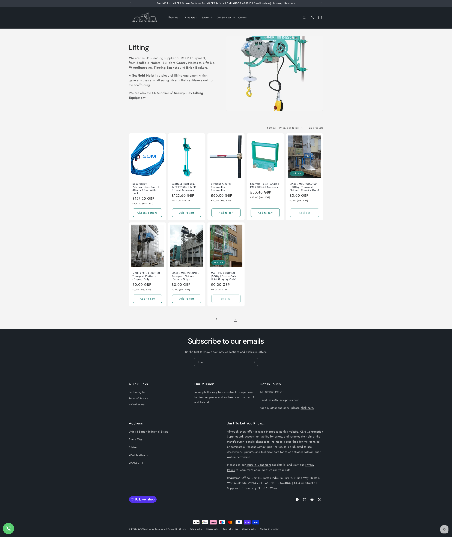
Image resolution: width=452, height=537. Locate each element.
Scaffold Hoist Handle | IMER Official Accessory (265, 185)
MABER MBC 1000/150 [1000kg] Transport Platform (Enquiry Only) (304, 187)
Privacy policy (212, 528)
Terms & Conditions (258, 465)
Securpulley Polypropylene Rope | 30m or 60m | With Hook (145, 188)
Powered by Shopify (177, 528)
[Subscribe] (254, 362)
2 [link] (235, 319)
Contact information (269, 528)
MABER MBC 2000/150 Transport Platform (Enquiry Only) (185, 276)
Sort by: (271, 127)
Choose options (147, 213)
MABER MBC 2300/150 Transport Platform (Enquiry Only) (146, 276)
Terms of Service (138, 398)
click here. (307, 408)
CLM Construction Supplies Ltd (152, 528)
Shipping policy (249, 528)
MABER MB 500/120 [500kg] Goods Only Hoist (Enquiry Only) (223, 276)
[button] (174, 17)
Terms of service (230, 528)
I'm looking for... (138, 392)
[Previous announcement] (130, 3)
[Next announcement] (322, 3)
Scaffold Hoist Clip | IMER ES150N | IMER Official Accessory (184, 187)
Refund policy (137, 404)
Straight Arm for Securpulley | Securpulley (221, 187)
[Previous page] (216, 319)
